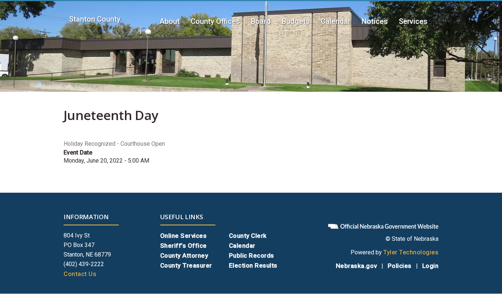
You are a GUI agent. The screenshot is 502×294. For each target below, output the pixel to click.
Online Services (183, 235)
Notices (375, 21)
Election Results (253, 265)
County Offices (215, 21)
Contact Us (80, 273)
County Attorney (184, 255)
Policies (400, 265)
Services (413, 21)
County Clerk (248, 235)
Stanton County (95, 19)
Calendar (336, 21)
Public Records (251, 255)
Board (261, 21)
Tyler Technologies (410, 252)
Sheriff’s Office (183, 245)
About (169, 21)
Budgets (296, 21)
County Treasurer (186, 265)
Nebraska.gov (356, 265)
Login (430, 265)
